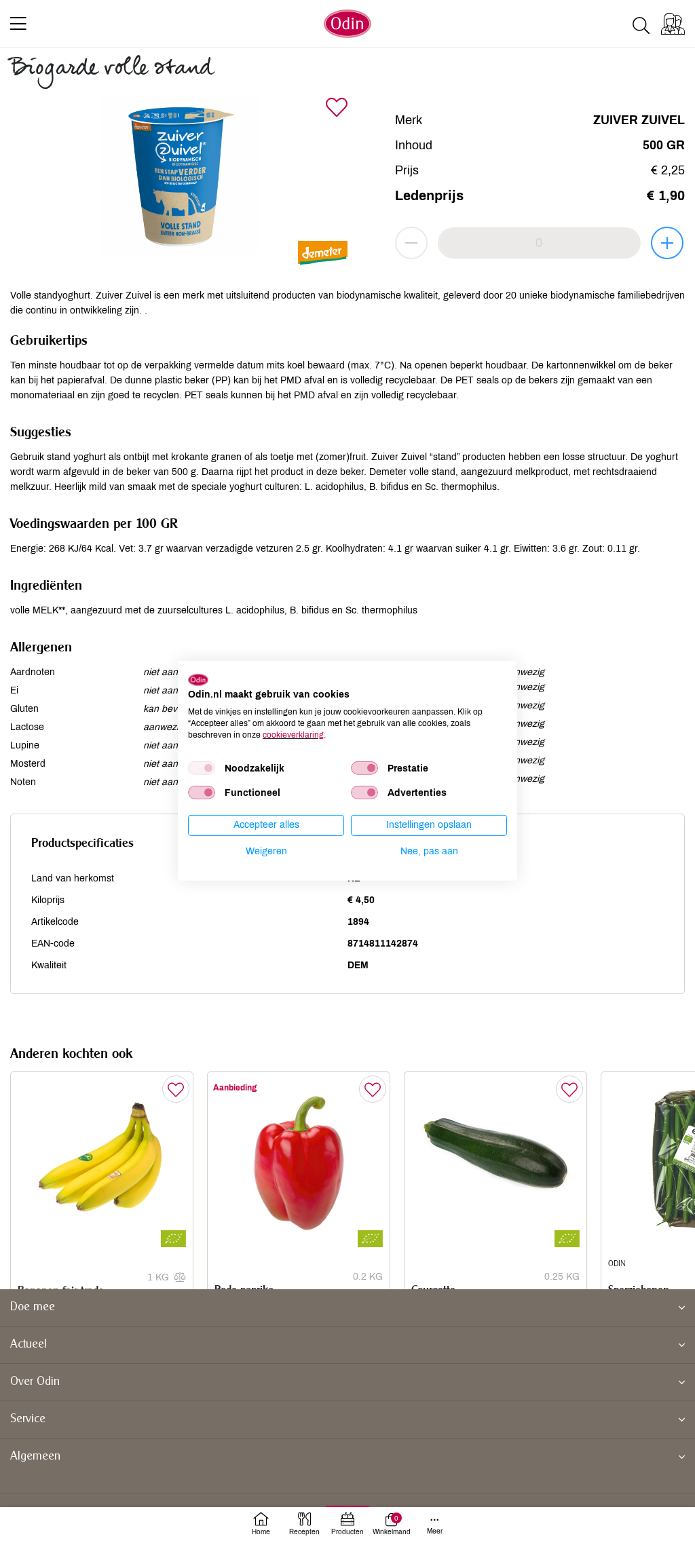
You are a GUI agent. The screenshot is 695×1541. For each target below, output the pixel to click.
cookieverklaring (293, 734)
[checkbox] (201, 768)
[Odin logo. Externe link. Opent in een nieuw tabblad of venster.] (198, 679)
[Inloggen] (673, 23)
